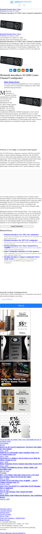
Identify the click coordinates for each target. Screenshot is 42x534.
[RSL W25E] (15, 438)
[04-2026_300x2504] (15, 334)
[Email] (18, 70)
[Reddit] (23, 70)
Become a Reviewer (12, 533)
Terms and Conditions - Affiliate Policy (12, 518)
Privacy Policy (4, 516)
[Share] (31, 70)
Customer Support (6, 511)
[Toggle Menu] (19, 5)
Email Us (22, 533)
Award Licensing (5, 514)
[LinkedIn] (27, 70)
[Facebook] (14, 70)
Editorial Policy (5, 512)
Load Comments (17, 226)
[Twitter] (10, 70)
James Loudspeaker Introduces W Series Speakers (21, 251)
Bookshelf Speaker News (8, 9)
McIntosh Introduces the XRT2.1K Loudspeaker (21, 240)
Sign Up (21, 306)
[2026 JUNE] (15, 386)
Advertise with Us (6, 509)
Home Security (5, 520)
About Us (3, 533)
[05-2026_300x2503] (15, 412)
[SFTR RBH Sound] (15, 360)
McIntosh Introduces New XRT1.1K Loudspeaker (21, 234)
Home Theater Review (12, 82)
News (19, 9)
